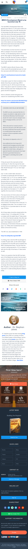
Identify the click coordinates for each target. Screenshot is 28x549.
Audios (18, 454)
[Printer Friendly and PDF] (25, 15)
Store (3, 463)
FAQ (17, 463)
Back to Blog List (14, 277)
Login (14, 547)
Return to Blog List (14, 11)
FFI (17, 459)
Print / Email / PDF (15, 281)
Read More (20, 360)
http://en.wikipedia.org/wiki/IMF (11, 236)
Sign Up (14, 498)
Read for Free (14, 437)
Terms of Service (21, 546)
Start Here (14, 384)
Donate (14, 532)
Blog (17, 450)
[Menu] (2, 2)
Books (3, 450)
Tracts (4, 454)
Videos (4, 459)
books (13, 339)
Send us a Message (14, 479)
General (5, 15)
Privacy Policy (11, 546)
